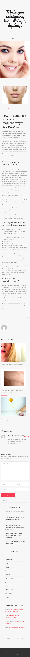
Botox (6, 563)
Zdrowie (7, 597)
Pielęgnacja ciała (9, 589)
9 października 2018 (19, 435)
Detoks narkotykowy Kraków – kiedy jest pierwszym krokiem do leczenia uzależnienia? (14, 519)
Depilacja (7, 567)
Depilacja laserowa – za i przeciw (17, 627)
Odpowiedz (26, 436)
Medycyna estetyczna (10, 586)
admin (11, 108)
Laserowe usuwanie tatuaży (17, 631)
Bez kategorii (8, 555)
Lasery (6, 582)
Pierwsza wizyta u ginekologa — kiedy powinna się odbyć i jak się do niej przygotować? (14, 535)
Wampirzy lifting (8, 593)
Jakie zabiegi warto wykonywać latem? (12, 364)
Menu (13, 39)
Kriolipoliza (7, 574)
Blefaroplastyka (8, 559)
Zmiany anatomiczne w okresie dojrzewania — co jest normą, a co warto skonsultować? (14, 527)
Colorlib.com (15, 654)
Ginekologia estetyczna (10, 571)
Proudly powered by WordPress (10, 651)
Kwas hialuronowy (19, 108)
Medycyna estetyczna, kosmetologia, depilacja (15, 18)
